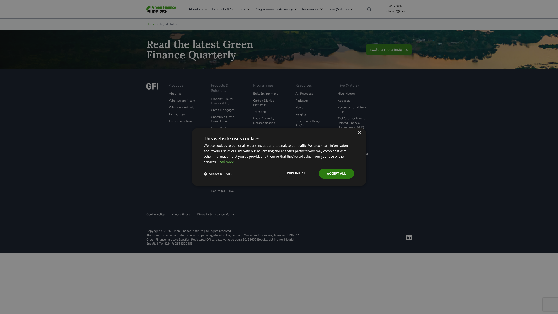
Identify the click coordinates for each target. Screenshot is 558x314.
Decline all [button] (297, 173)
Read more (226, 162)
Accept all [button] (336, 173)
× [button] (359, 133)
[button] (218, 173)
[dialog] (279, 157)
